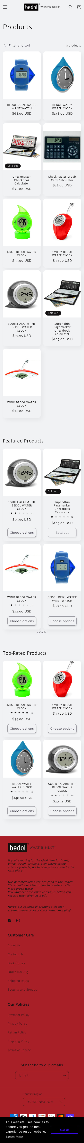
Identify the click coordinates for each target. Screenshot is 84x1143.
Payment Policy (18, 1014)
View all (42, 632)
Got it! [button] (64, 1129)
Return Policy (17, 1032)
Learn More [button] (14, 1137)
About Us (14, 945)
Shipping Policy (18, 1041)
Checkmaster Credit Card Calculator (62, 178)
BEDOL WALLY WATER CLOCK (62, 106)
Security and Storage (22, 989)
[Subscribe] (64, 1075)
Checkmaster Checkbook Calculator (22, 180)
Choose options (22, 532)
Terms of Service (19, 1050)
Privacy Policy (17, 1023)
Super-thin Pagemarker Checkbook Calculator (62, 329)
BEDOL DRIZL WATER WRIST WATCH (22, 106)
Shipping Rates (18, 980)
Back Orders (16, 963)
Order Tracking (18, 972)
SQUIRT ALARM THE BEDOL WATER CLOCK (22, 327)
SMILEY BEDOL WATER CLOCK (62, 253)
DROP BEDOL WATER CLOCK (21, 253)
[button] (5, 7)
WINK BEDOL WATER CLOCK (21, 404)
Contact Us (15, 954)
